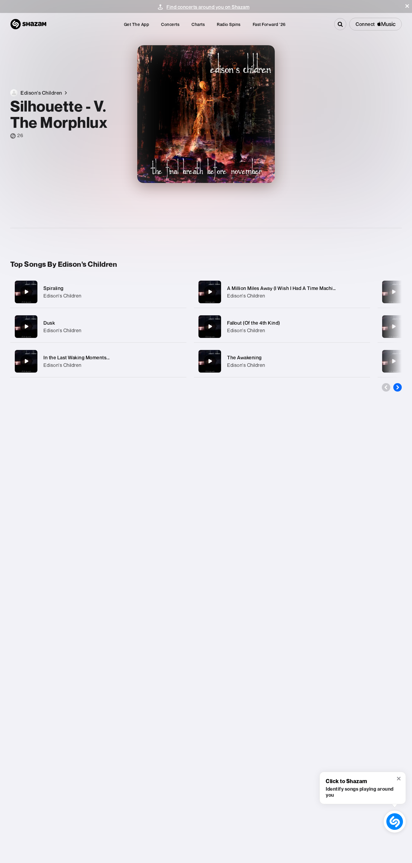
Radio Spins (229, 24)
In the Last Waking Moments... (76, 357)
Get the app (136, 24)
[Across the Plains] (394, 361)
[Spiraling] (98, 292)
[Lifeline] (394, 326)
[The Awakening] (282, 361)
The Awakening (244, 357)
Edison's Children (62, 296)
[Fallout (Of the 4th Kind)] (282, 326)
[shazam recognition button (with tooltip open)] (395, 822)
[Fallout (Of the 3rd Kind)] (394, 292)
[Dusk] (98, 326)
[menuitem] (136, 24)
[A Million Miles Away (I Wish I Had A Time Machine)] (282, 292)
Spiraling (53, 288)
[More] (178, 292)
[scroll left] (386, 387)
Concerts (170, 24)
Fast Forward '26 (269, 24)
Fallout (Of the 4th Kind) (253, 323)
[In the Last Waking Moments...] (98, 361)
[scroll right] (397, 387)
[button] (407, 6)
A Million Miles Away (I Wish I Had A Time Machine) (283, 288)
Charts (198, 24)
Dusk (49, 323)
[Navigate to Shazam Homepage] (28, 24)
